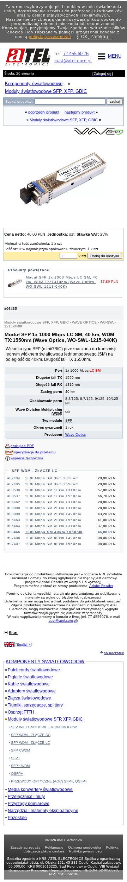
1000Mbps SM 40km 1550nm (54, 532)
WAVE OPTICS (84, 322)
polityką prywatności (50, 36)
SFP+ (15, 758)
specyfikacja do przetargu (35, 452)
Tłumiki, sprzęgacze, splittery (35, 705)
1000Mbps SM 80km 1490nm (53, 538)
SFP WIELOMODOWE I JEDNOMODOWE (45, 727)
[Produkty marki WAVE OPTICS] (99, 134)
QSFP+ (17, 773)
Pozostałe (17, 817)
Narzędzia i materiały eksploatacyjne (43, 810)
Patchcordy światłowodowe (34, 669)
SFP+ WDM (20, 766)
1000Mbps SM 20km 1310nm (53, 502)
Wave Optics (75, 434)
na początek (114, 653)
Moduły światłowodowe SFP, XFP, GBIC (64, 120)
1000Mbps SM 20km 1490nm (53, 514)
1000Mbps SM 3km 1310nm (52, 478)
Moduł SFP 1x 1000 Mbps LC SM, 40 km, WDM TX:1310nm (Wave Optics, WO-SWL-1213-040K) (62, 281)
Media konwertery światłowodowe (40, 789)
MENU (114, 56)
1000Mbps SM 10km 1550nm (53, 496)
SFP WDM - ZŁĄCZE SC (30, 735)
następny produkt (80, 112)
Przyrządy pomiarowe (28, 803)
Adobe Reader (101, 586)
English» (24, 644)
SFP (68, 420)
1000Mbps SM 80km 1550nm (53, 544)
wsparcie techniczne (27, 458)
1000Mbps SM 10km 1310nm (53, 490)
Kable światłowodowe (29, 684)
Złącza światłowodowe (29, 698)
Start (13, 633)
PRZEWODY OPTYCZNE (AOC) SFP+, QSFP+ (49, 781)
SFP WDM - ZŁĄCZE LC (35, 471)
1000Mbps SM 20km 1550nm (53, 520)
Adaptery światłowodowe (32, 691)
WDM (57, 413)
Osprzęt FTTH (21, 712)
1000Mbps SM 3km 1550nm (52, 484)
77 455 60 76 (76, 53)
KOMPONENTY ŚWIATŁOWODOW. (45, 661)
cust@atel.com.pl (73, 60)
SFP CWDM (20, 750)
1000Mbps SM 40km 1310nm (53, 526)
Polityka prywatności (85, 851)
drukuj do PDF (22, 446)
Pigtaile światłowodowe (30, 677)
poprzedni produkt (43, 112)
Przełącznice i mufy (26, 796)
